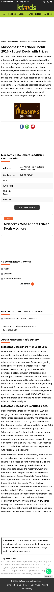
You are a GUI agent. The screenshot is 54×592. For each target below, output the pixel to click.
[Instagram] (48, 2)
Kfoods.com (37, 581)
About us (17, 585)
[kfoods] (27, 7)
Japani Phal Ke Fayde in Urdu (26, 570)
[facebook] (44, 2)
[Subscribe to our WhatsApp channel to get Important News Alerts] (48, 571)
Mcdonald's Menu (19, 564)
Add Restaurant (27, 207)
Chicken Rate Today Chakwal (26, 573)
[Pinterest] (33, 127)
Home (8, 585)
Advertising (27, 588)
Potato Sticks (35, 564)
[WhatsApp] (27, 127)
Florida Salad (18, 561)
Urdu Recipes (35, 14)
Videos (22, 14)
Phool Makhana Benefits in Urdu (29, 567)
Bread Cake (30, 561)
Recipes (12, 14)
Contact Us (28, 585)
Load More (25, 283)
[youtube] (51, 2)
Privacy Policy (41, 585)
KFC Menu (6, 561)
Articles (48, 14)
